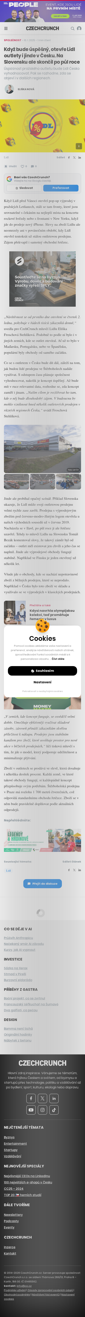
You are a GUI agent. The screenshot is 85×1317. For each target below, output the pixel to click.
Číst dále (58, 659)
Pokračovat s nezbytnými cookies (42, 691)
